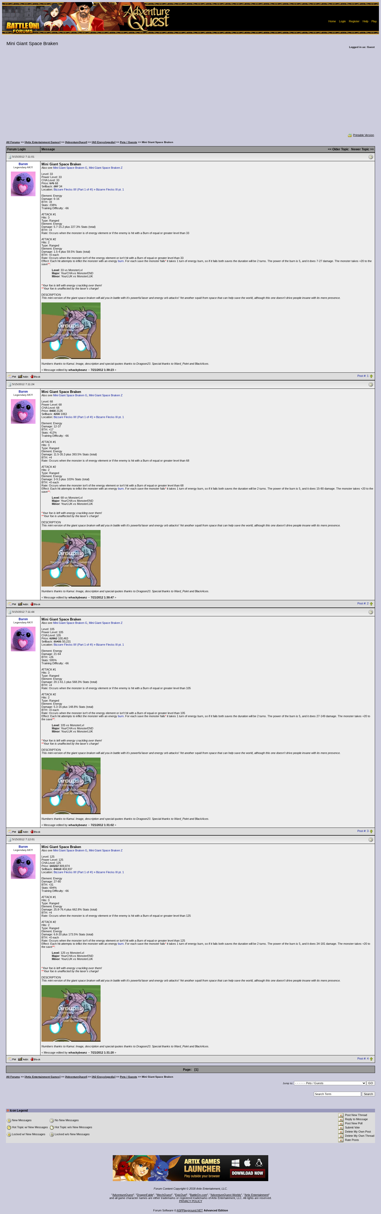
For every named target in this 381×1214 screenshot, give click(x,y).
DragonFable (145, 1194)
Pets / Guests (128, 142)
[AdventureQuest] (76, 142)
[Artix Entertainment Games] (42, 142)
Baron (23, 164)
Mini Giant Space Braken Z (106, 167)
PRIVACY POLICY (190, 1201)
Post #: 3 (363, 831)
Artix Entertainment (257, 1194)
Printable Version (363, 135)
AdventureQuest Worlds (226, 1194)
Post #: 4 (363, 1058)
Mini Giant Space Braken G (70, 167)
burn (121, 261)
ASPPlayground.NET (190, 1210)
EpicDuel (180, 1194)
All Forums (13, 142)
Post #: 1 (363, 376)
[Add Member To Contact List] (23, 376)
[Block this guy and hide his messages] (35, 376)
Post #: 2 (363, 603)
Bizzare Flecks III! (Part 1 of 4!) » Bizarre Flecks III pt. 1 (89, 189)
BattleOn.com (198, 1194)
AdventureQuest (122, 1194)
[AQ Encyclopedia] (103, 142)
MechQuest (164, 1194)
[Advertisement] (190, 94)
